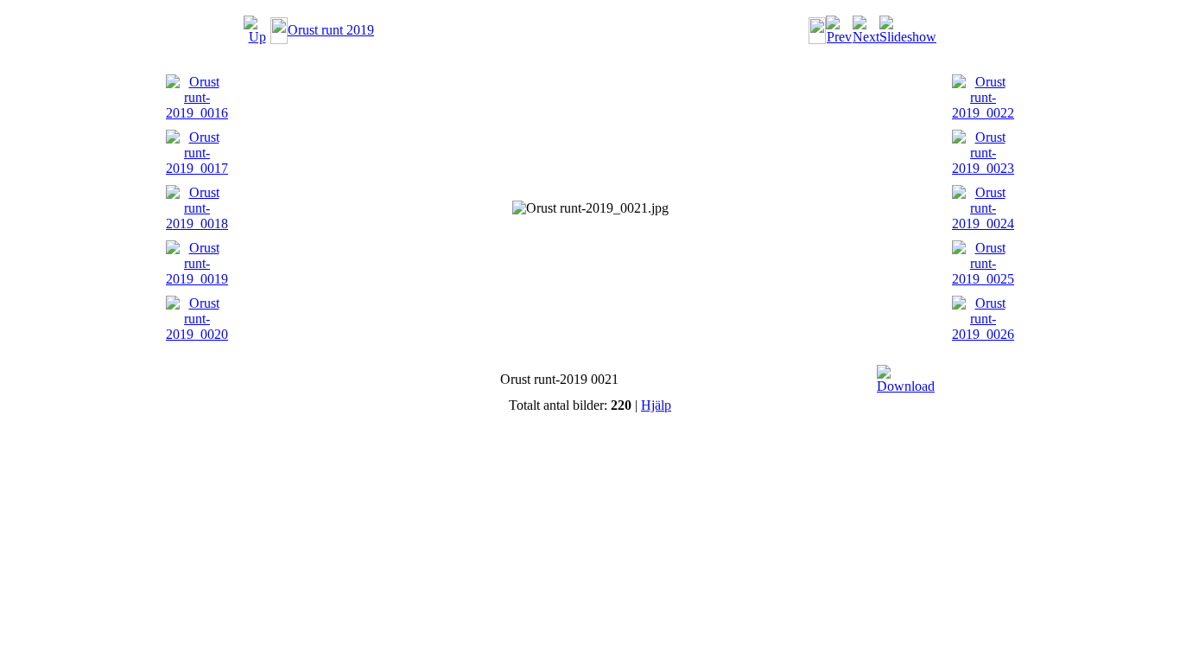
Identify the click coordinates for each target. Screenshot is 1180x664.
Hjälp (656, 405)
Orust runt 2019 (331, 29)
